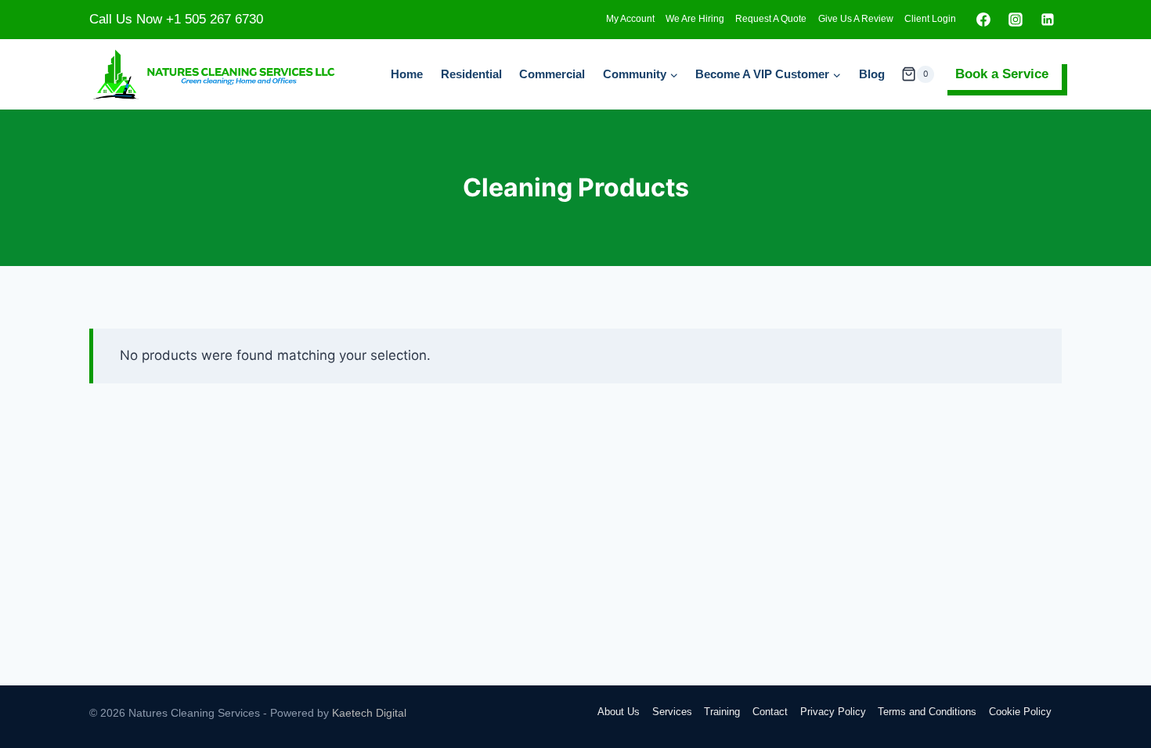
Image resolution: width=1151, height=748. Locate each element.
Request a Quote (770, 18)
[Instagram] (1015, 19)
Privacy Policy (833, 711)
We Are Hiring (695, 18)
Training (722, 711)
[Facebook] (983, 19)
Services (672, 711)
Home (407, 74)
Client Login (930, 18)
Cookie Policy (1020, 711)
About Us (618, 711)
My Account (630, 18)
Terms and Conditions (927, 711)
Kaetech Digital (369, 713)
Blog (872, 74)
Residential (471, 74)
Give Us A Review (855, 18)
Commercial (552, 74)
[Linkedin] (1048, 19)
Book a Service (1001, 74)
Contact (770, 711)
